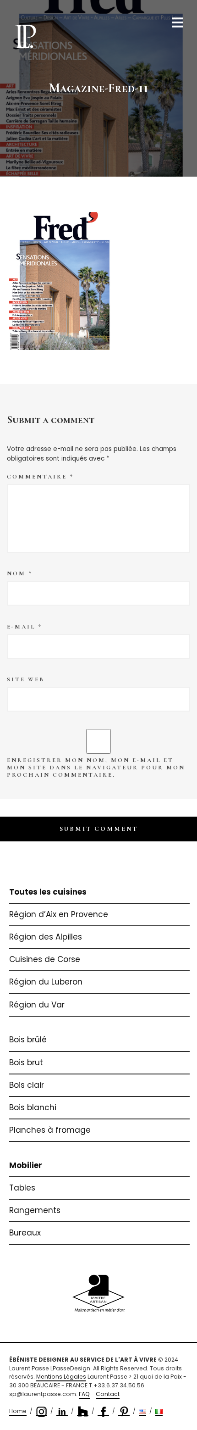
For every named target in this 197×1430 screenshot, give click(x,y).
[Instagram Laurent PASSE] (41, 1411)
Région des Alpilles (45, 936)
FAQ (84, 1394)
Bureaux (25, 1232)
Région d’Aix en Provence (58, 914)
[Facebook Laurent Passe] (103, 1411)
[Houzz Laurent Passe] (82, 1411)
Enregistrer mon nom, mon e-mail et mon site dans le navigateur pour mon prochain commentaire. (96, 768)
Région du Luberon (45, 981)
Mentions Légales (61, 1376)
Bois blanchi (32, 1107)
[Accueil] (25, 36)
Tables (22, 1187)
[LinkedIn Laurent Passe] (62, 1411)
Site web (25, 679)
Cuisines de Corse (44, 959)
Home (18, 1411)
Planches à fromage (50, 1129)
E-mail (24, 626)
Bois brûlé (28, 1039)
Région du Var (37, 1004)
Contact (108, 1394)
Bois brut (26, 1062)
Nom (20, 573)
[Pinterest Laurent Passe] (124, 1411)
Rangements (34, 1210)
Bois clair (26, 1085)
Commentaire (40, 476)
